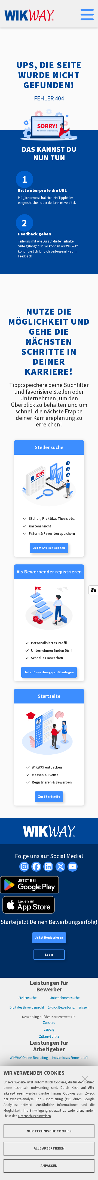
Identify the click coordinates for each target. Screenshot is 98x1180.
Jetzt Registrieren (49, 937)
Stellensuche (27, 997)
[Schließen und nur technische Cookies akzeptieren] (85, 1078)
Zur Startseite (49, 796)
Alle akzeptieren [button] (49, 1148)
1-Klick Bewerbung (61, 1007)
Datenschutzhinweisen (34, 1116)
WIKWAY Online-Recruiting (29, 1057)
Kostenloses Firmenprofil (70, 1057)
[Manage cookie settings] (93, 590)
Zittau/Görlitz (49, 1036)
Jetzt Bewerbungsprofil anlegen (49, 672)
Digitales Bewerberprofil (27, 1007)
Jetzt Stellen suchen (49, 548)
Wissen (83, 1007)
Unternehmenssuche (64, 997)
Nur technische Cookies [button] (49, 1131)
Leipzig (49, 1029)
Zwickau (49, 1022)
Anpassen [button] (49, 1165)
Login (49, 955)
